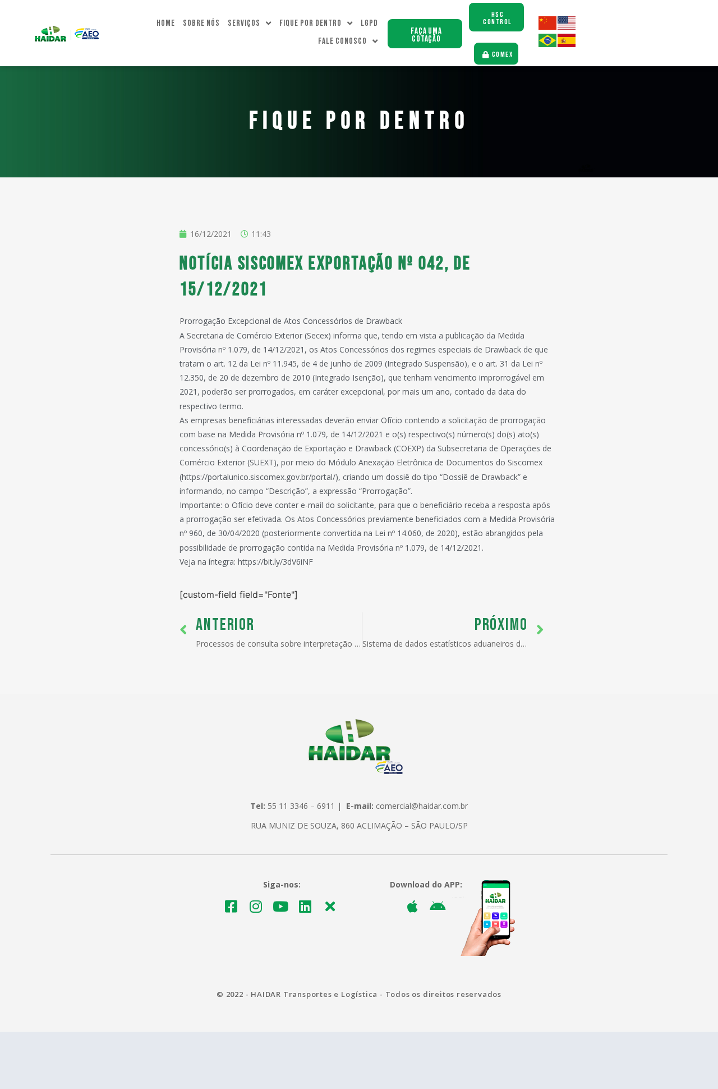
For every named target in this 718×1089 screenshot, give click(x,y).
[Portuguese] (548, 44)
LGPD (369, 23)
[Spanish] (567, 44)
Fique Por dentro (310, 23)
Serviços (244, 23)
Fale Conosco (342, 41)
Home (166, 23)
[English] (567, 26)
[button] (425, 33)
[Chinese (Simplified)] (548, 26)
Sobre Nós (201, 23)
